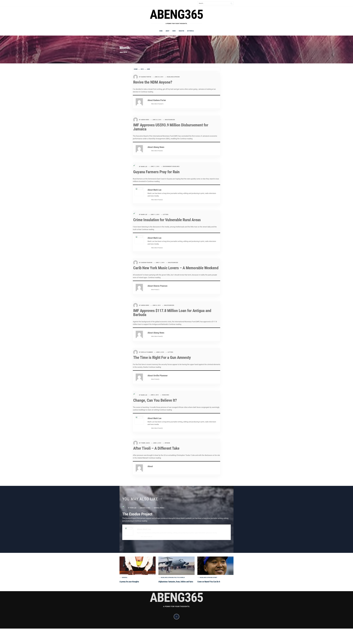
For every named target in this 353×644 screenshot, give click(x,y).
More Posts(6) (155, 379)
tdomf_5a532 (145, 443)
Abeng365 (176, 14)
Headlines (170, 77)
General (156, 508)
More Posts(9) (159, 151)
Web (152, 104)
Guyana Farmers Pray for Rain (156, 171)
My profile (190, 31)
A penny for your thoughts (129, 582)
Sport (215, 577)
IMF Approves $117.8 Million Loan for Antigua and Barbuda (172, 312)
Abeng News (145, 119)
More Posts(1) (155, 289)
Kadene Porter (146, 77)
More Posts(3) (159, 200)
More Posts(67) (159, 104)
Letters (165, 214)
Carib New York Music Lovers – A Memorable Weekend (175, 267)
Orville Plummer (147, 352)
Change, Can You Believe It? (155, 400)
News (174, 31)
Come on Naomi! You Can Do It (208, 582)
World (162, 508)
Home (161, 31)
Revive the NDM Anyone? (152, 82)
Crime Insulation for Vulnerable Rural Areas (167, 219)
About (167, 31)
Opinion (177, 77)
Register (181, 31)
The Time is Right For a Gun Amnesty (162, 357)
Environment (167, 166)
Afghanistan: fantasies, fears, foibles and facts (175, 582)
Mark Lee (144, 166)
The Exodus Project (137, 514)
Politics (177, 577)
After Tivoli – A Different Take (156, 448)
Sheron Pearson (146, 262)
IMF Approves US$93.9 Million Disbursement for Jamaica (170, 127)
